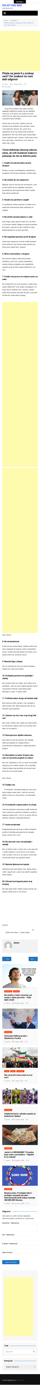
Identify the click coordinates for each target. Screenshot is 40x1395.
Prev (7, 959)
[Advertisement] (20, 51)
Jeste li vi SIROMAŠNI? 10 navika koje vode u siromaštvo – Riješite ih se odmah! (19, 1154)
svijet (6, 1071)
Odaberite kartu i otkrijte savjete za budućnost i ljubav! (20, 1115)
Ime (8, 1235)
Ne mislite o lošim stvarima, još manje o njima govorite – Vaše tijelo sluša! (18, 997)
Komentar (10, 1223)
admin (6, 84)
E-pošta (9, 1244)
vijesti (13, 1071)
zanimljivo (7, 87)
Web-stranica (7, 1252)
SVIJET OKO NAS (12, 5)
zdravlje (16, 991)
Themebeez (20, 1380)
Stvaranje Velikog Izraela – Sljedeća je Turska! (16, 1037)
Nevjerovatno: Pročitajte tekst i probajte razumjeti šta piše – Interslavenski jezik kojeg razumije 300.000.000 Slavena (19, 1196)
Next (32, 959)
